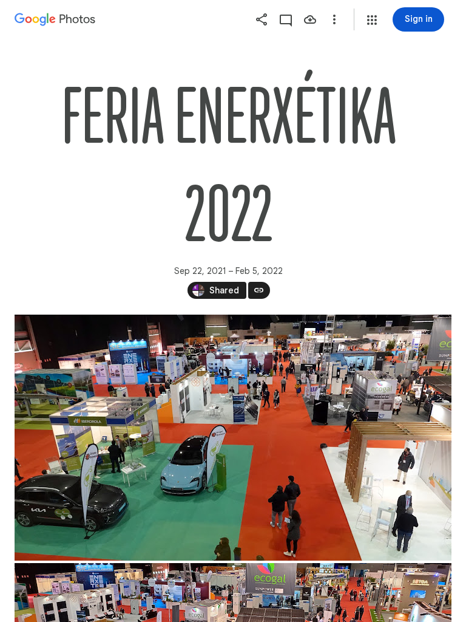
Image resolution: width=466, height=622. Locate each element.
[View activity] (286, 19)
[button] (372, 20)
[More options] (334, 19)
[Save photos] (310, 19)
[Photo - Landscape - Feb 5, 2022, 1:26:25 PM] (233, 438)
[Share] (261, 19)
